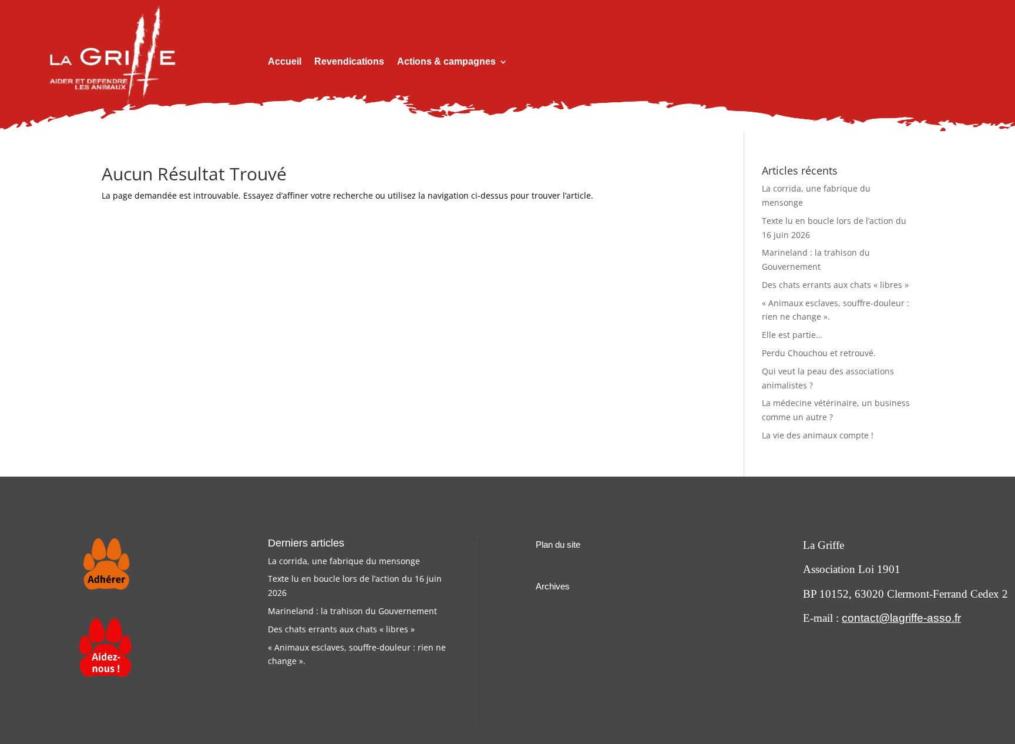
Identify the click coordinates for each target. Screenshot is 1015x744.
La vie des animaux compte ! (817, 435)
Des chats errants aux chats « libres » (835, 284)
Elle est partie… (792, 334)
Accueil (284, 62)
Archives (553, 586)
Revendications (349, 62)
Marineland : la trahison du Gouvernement (352, 610)
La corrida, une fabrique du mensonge (344, 561)
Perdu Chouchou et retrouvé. (819, 352)
